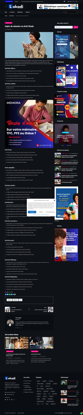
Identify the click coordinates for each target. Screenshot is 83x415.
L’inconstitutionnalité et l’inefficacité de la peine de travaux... (32, 1)
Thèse (47, 403)
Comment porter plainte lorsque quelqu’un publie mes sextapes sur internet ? (66, 136)
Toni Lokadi (9, 358)
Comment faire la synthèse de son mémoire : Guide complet (73, 387)
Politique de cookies (36, 214)
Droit (42, 386)
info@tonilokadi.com (10, 394)
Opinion (44, 398)
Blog (6, 12)
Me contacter (27, 383)
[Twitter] (18, 328)
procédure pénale (50, 401)
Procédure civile (40, 401)
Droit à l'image (50, 388)
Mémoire (15, 299)
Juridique (39, 393)
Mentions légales (28, 389)
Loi (49, 393)
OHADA (38, 398)
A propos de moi (27, 380)
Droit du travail (40, 388)
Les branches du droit (36, 354)
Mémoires (28, 12)
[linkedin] (21, 328)
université (53, 403)
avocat (38, 381)
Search (75, 27)
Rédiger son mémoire (28, 392)
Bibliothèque (20, 12)
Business (44, 381)
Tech (38, 403)
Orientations (11, 15)
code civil (51, 381)
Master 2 (9, 299)
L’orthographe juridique (66, 182)
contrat (55, 383)
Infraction (46, 391)
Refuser (40, 212)
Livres (44, 393)
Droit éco (39, 391)
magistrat (55, 393)
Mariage (38, 396)
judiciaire (53, 391)
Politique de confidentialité (44, 214)
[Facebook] (16, 328)
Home (6, 15)
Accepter (32, 212)
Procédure (50, 398)
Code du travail (40, 383)
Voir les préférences (50, 212)
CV (37, 386)
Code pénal (48, 383)
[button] (54, 200)
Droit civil (48, 386)
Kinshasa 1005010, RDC (10, 392)
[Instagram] (19, 328)
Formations (12, 12)
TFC (20, 299)
